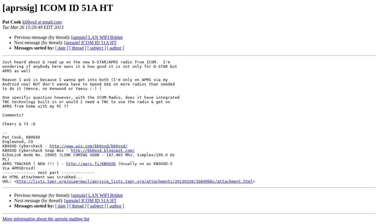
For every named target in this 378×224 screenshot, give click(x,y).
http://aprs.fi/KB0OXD (91, 164)
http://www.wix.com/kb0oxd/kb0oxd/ (89, 146)
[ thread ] (77, 47)
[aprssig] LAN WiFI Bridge (97, 37)
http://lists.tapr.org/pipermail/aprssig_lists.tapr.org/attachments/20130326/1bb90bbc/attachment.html (135, 181)
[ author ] (115, 47)
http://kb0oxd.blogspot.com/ (103, 150)
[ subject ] (96, 47)
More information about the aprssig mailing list (45, 218)
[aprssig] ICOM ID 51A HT (90, 42)
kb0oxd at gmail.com (42, 21)
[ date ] (61, 47)
